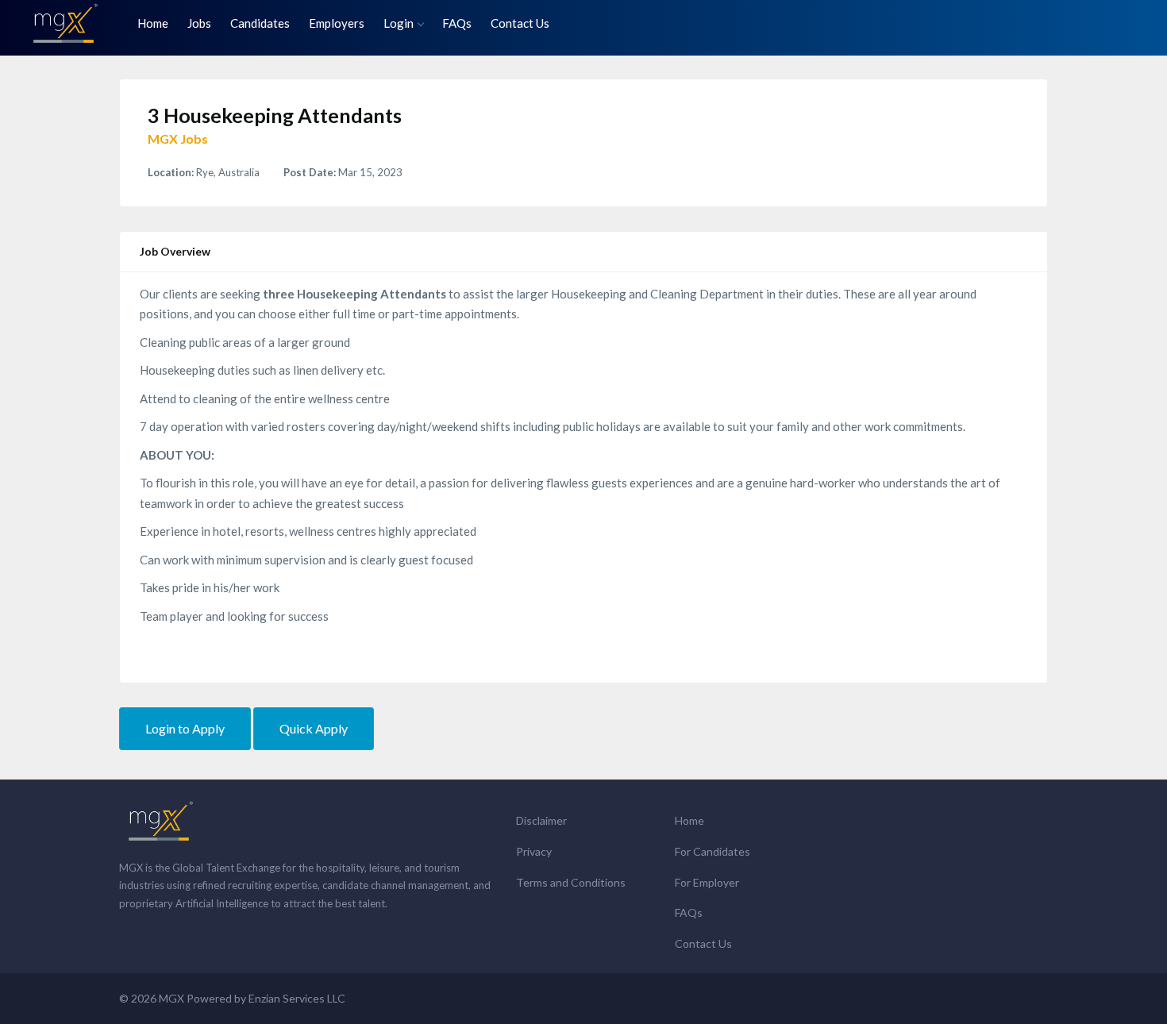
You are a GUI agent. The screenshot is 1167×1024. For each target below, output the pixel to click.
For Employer (707, 882)
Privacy (534, 851)
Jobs (199, 23)
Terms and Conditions (571, 882)
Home (152, 23)
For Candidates (712, 851)
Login (398, 23)
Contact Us (520, 23)
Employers (336, 23)
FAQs (457, 23)
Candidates (260, 23)
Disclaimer (541, 820)
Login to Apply (185, 728)
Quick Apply (313, 728)
